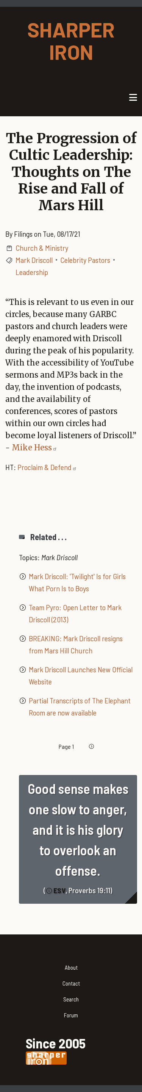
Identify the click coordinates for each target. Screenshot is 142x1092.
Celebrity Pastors (85, 259)
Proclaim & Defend (44, 467)
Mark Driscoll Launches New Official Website (81, 675)
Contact (71, 983)
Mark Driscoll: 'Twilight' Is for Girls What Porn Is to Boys (77, 582)
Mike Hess (32, 447)
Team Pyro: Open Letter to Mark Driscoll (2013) (75, 613)
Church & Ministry (42, 247)
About (71, 967)
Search (71, 999)
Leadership (32, 272)
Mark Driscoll (34, 259)
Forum (71, 1015)
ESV (59, 890)
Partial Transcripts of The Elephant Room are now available (80, 706)
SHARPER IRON (71, 40)
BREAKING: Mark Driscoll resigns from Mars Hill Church (76, 644)
